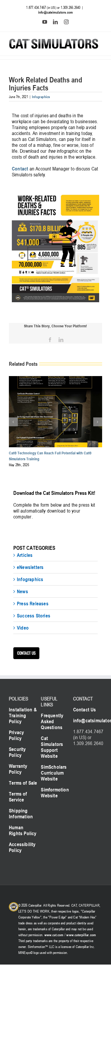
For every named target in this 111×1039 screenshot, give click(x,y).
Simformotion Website (55, 792)
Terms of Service (18, 797)
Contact (20, 168)
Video (23, 628)
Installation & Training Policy (23, 715)
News (22, 591)
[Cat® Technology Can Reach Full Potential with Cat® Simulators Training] (55, 379)
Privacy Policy (16, 735)
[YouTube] (44, 21)
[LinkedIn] (55, 21)
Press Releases (33, 604)
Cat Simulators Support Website (52, 747)
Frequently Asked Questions (52, 721)
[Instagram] (66, 21)
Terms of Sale (23, 783)
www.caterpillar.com (81, 934)
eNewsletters (30, 567)
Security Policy (17, 752)
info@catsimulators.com (55, 12)
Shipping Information (21, 813)
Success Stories (33, 616)
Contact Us (84, 709)
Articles (25, 555)
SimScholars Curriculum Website (54, 773)
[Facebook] (50, 339)
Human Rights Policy (23, 830)
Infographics (41, 96)
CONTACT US (26, 653)
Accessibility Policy (22, 847)
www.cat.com (54, 934)
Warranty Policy (18, 769)
